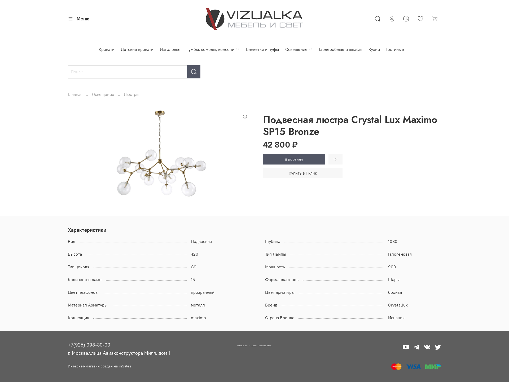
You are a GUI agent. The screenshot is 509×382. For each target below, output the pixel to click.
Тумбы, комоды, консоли (210, 49)
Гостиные (395, 49)
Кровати (107, 49)
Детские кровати (137, 49)
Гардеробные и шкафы (340, 49)
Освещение (296, 49)
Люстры (131, 94)
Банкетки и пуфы (262, 49)
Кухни (374, 49)
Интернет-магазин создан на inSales (99, 366)
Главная (75, 94)
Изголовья (170, 49)
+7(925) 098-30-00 (89, 345)
